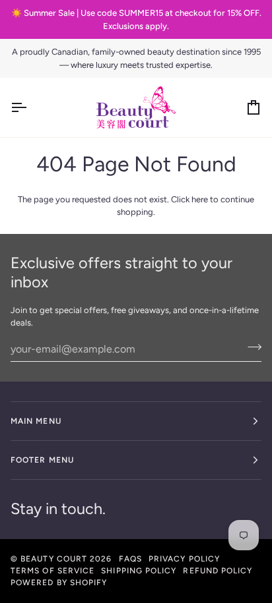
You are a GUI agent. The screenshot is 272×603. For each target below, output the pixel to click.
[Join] (250, 347)
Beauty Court (53, 558)
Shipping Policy (138, 570)
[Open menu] (30, 107)
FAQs (130, 558)
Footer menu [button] (42, 460)
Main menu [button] (36, 421)
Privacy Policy (184, 558)
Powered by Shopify (59, 582)
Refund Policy (217, 570)
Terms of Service (52, 570)
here (199, 199)
